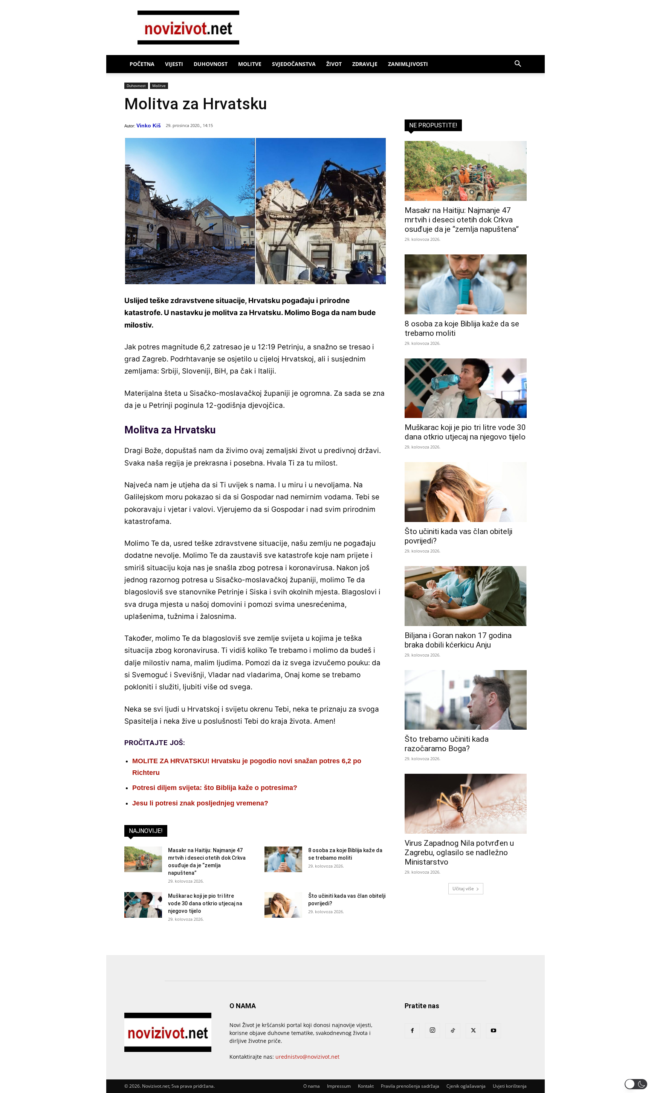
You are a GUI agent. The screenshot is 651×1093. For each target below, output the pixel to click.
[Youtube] (493, 1030)
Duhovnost (211, 63)
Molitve (249, 63)
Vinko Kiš (148, 125)
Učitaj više (463, 888)
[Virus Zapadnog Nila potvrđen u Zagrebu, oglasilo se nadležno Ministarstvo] (466, 804)
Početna (142, 63)
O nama (311, 1086)
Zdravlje (364, 63)
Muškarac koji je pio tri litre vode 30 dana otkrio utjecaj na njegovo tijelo (205, 903)
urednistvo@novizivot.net (307, 1056)
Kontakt (366, 1086)
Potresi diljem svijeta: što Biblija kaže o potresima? (214, 787)
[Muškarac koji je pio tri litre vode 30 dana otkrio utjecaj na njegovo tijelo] (143, 905)
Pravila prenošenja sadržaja (410, 1086)
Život (334, 63)
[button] (518, 64)
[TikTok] (452, 1030)
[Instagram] (432, 1030)
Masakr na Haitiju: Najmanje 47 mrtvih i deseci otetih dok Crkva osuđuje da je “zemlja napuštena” (462, 220)
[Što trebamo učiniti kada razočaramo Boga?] (466, 700)
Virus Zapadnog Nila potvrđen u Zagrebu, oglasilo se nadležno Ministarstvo (459, 852)
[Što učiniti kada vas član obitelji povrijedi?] (283, 905)
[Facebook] (412, 1030)
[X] (473, 1030)
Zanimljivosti (408, 63)
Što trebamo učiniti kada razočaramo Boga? (447, 744)
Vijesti (174, 63)
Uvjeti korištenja (510, 1086)
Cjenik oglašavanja (466, 1086)
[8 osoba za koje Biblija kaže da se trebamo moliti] (283, 860)
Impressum (339, 1086)
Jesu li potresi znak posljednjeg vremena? (200, 803)
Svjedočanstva (294, 63)
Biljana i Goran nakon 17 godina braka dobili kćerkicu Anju (458, 640)
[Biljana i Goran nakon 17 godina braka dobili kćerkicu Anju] (466, 596)
